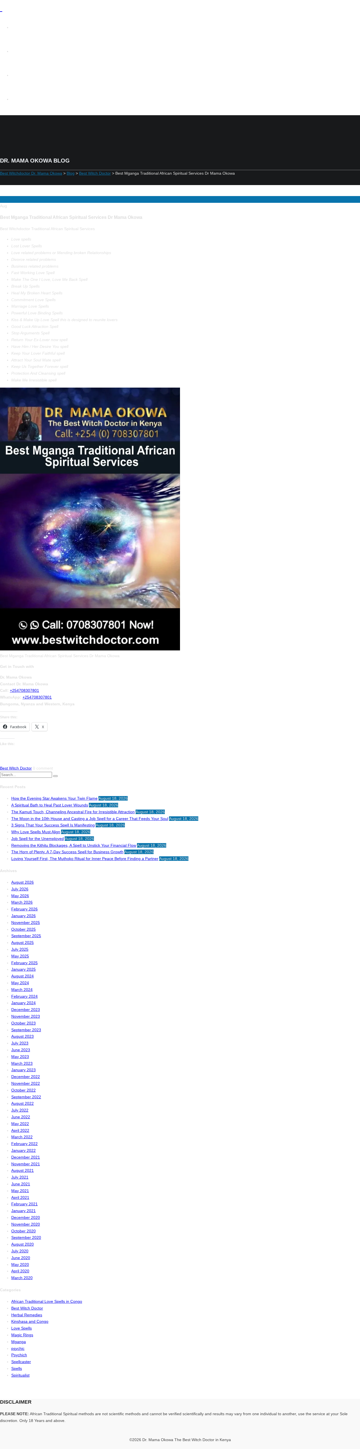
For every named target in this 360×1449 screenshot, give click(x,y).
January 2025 (23, 969)
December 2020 (25, 1217)
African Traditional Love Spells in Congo (46, 1301)
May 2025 (20, 956)
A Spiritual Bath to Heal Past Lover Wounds (49, 805)
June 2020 (20, 1257)
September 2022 (26, 1097)
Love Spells (21, 1328)
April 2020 (20, 1271)
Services (25, 51)
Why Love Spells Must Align (35, 832)
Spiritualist (20, 1375)
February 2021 (24, 1204)
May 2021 (20, 1190)
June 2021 (20, 1184)
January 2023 (23, 1070)
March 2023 (22, 1063)
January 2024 (23, 1003)
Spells (16, 1368)
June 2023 (20, 1050)
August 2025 (22, 942)
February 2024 (24, 996)
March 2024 (22, 989)
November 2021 (25, 1164)
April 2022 (20, 1130)
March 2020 (22, 1277)
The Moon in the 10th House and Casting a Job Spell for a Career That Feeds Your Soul (89, 818)
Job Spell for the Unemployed (37, 838)
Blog (21, 99)
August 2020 (22, 1244)
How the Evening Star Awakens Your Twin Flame (54, 798)
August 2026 (22, 882)
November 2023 (25, 1016)
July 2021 (19, 1177)
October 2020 (23, 1231)
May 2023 (20, 1056)
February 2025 (24, 963)
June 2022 (20, 1117)
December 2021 (25, 1157)
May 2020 (20, 1264)
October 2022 (23, 1090)
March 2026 (22, 902)
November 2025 (25, 922)
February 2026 (24, 909)
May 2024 (20, 983)
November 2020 (25, 1224)
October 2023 (23, 1023)
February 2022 (24, 1143)
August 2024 (22, 976)
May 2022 (20, 1123)
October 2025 (23, 929)
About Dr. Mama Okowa (39, 75)
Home (22, 27)
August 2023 (22, 1036)
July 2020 (19, 1251)
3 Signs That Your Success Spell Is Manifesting (53, 825)
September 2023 (26, 1030)
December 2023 (25, 1009)
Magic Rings (22, 1335)
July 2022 (19, 1110)
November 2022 (25, 1083)
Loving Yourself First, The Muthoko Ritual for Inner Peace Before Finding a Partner (84, 858)
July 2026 (19, 889)
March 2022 (22, 1137)
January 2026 (23, 916)
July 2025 (19, 949)
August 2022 (22, 1103)
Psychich (19, 1355)
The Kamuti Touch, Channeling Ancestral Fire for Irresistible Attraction (73, 812)
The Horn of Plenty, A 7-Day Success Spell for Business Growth (67, 852)
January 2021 (23, 1210)
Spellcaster (21, 1361)
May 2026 (20, 896)
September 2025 (26, 936)
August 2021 (22, 1170)
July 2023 (19, 1043)
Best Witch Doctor (16, 768)
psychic (17, 1348)
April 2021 (20, 1197)
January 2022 (23, 1150)
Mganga (18, 1341)
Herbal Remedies (26, 1315)
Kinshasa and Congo (29, 1321)
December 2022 (25, 1076)
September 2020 (26, 1237)
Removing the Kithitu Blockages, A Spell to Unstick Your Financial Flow (73, 845)
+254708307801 (24, 690)
